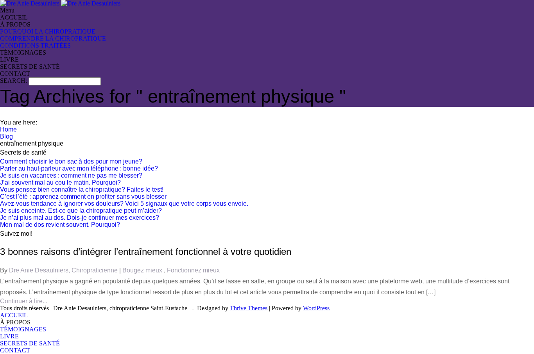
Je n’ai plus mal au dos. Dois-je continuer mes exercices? (79, 217)
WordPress (316, 308)
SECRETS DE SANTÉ (30, 66)
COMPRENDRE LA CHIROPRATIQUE (53, 38)
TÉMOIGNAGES (23, 52)
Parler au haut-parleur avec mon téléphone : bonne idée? (79, 168)
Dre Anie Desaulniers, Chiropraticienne (64, 270)
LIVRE (9, 59)
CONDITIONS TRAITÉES (35, 45)
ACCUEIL (14, 17)
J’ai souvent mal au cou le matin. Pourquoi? (60, 182)
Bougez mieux (143, 270)
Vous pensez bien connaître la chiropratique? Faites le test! (81, 189)
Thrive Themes (248, 308)
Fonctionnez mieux (193, 270)
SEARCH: (14, 80)
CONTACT (15, 73)
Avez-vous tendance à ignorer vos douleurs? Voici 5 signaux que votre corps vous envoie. (124, 203)
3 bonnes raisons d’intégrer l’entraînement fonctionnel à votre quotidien (145, 251)
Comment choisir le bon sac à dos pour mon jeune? (71, 161)
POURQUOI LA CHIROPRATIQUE (47, 31)
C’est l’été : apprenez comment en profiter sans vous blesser (83, 196)
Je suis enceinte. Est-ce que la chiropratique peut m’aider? (81, 210)
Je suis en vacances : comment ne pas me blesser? (71, 175)
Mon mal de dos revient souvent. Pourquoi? (60, 224)
